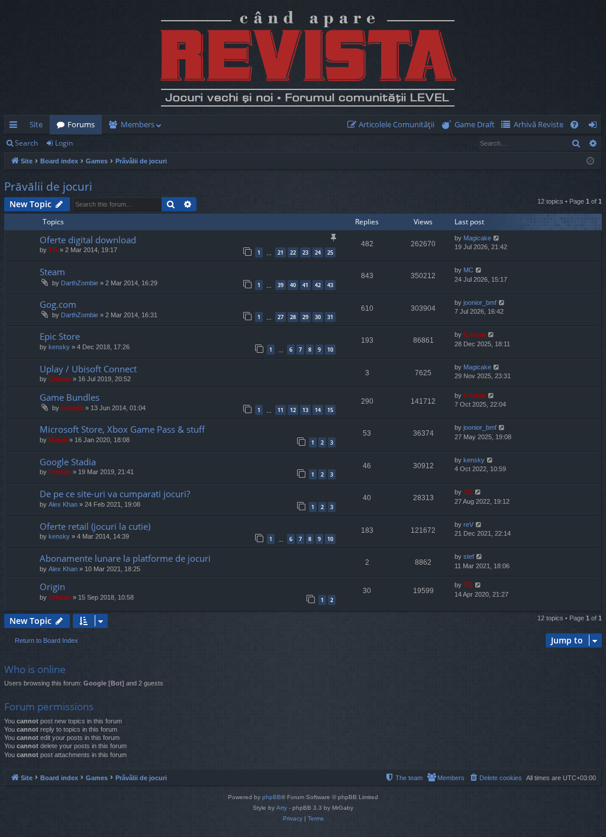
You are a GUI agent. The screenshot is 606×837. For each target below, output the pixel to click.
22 (293, 252)
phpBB (271, 797)
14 (318, 410)
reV (468, 524)
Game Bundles (69, 397)
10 (330, 349)
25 (330, 252)
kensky (59, 346)
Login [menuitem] (595, 126)
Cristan (474, 334)
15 (330, 410)
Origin (52, 587)
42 (318, 285)
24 (318, 252)
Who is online (35, 669)
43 (330, 285)
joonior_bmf (480, 302)
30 (318, 317)
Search (26, 143)
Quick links (15, 126)
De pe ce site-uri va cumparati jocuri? (115, 494)
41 (305, 285)
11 (280, 410)
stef (468, 556)
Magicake (477, 238)
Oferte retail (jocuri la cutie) (95, 526)
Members (137, 124)
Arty (281, 807)
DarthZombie (79, 282)
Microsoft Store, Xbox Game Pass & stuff (122, 429)
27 (280, 317)
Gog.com (58, 304)
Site (36, 124)
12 (293, 410)
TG (53, 249)
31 (330, 317)
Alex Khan (63, 504)
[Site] (303, 57)
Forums (81, 124)
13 (305, 410)
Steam (52, 272)
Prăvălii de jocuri (48, 186)
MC (468, 269)
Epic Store (60, 336)
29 (305, 317)
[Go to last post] (23, 247)
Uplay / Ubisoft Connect (88, 369)
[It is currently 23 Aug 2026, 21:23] (590, 161)
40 (293, 285)
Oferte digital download (88, 240)
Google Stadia (68, 462)
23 (305, 252)
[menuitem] (393, 124)
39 (280, 285)
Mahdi (58, 439)
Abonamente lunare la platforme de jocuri (125, 558)
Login (64, 143)
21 (280, 252)
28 (293, 317)
